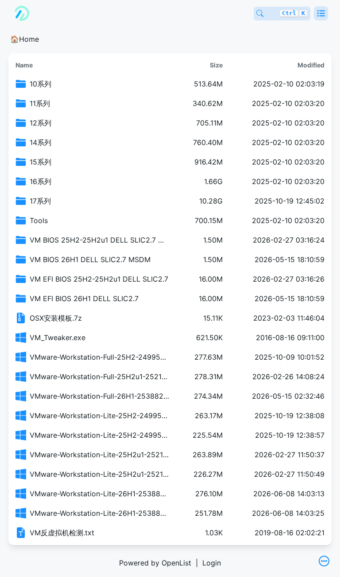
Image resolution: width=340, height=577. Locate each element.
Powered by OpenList (155, 562)
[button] (321, 13)
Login (211, 562)
